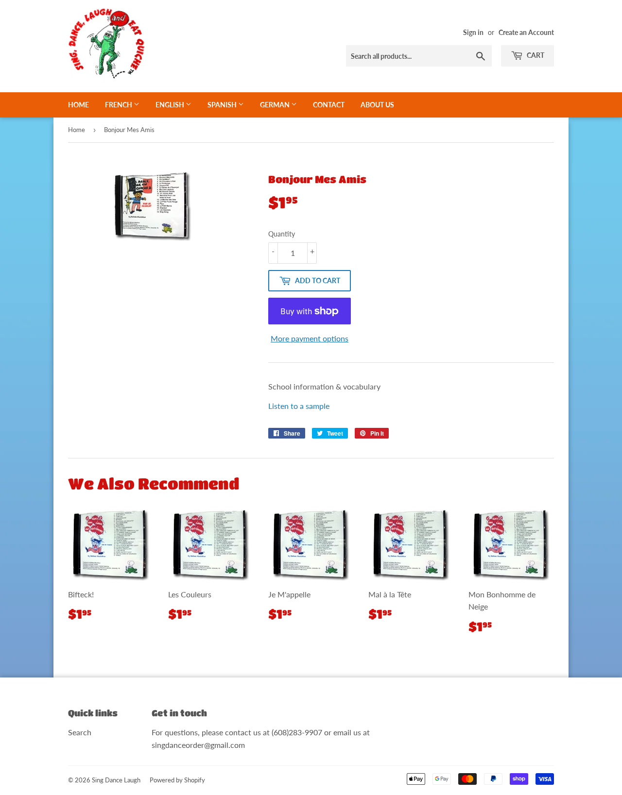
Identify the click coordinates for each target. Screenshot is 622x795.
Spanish (222, 105)
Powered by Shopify (177, 780)
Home (78, 105)
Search (79, 732)
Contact (329, 105)
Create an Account (526, 32)
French (119, 105)
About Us (377, 105)
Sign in (473, 32)
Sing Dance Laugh (116, 780)
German (275, 105)
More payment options (309, 338)
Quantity (281, 234)
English (171, 105)
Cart (534, 55)
